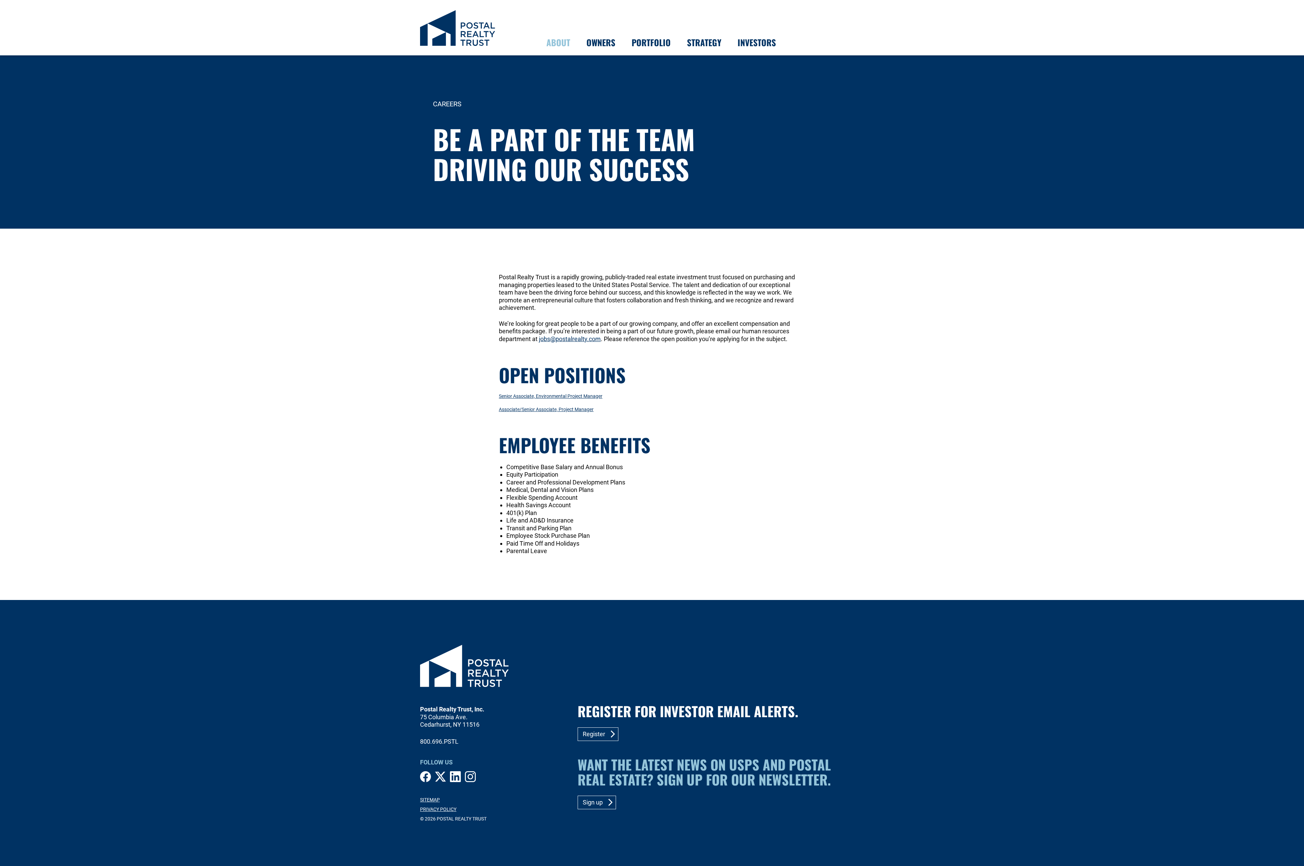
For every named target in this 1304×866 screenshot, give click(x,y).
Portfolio (651, 42)
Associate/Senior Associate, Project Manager (546, 409)
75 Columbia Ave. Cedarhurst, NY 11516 (449, 720)
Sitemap (430, 799)
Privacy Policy (438, 809)
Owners (600, 42)
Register (594, 734)
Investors (757, 42)
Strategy (704, 42)
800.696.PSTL (439, 741)
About (558, 42)
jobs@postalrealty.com (570, 338)
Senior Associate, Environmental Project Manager (550, 396)
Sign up (593, 802)
